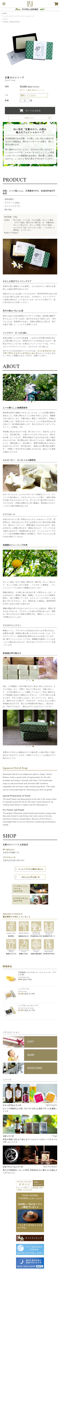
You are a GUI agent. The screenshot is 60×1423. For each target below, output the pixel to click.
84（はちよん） (9, 849)
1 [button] (25, 402)
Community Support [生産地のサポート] (49, 929)
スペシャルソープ (27, 16)
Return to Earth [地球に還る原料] (36, 947)
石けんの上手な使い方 (31, 877)
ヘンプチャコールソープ (28, 1006)
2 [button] (28, 402)
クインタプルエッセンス (27, 353)
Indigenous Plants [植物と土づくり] (11, 947)
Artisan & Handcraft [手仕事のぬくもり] (36, 929)
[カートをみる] (56, 4)
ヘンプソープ (23, 990)
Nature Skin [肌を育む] (11, 929)
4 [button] (34, 402)
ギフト (6, 19)
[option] (30, 387)
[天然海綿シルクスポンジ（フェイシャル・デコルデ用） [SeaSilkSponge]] (10, 978)
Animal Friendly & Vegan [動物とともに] (23, 947)
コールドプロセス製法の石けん (30, 869)
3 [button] (31, 402)
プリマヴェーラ (9, 857)
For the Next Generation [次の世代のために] (49, 947)
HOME (4, 13)
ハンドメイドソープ (11, 16)
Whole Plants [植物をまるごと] (23, 929)
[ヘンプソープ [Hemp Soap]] (10, 995)
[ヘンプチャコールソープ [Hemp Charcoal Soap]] (10, 1011)
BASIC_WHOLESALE (11, 22)
